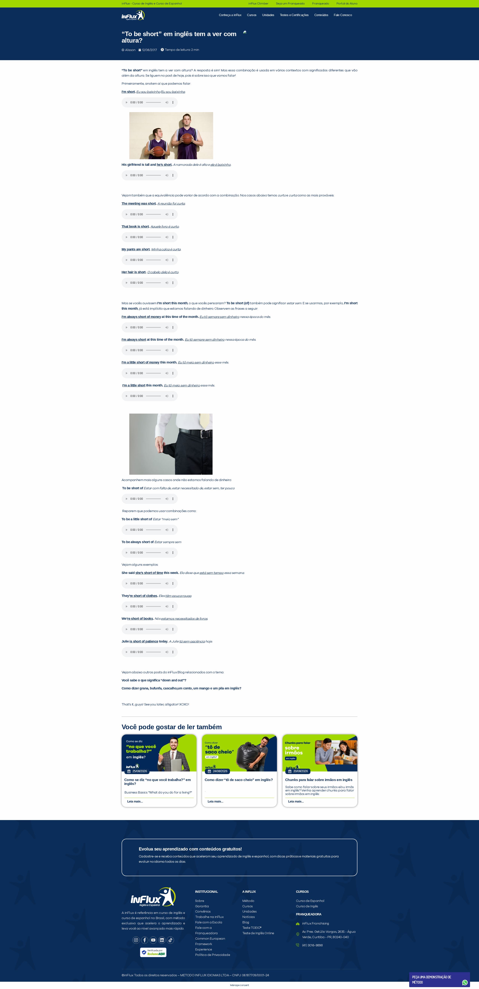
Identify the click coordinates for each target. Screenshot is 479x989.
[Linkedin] (161, 940)
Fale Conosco (343, 15)
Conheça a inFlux (230, 15)
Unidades (268, 15)
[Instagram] (136, 940)
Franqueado (320, 3)
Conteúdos (321, 15)
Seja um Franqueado (290, 3)
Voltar (421, 973)
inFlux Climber (258, 3)
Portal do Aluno (346, 3)
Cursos (251, 15)
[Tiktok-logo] (170, 940)
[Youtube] (153, 940)
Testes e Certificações (294, 15)
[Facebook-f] (144, 940)
